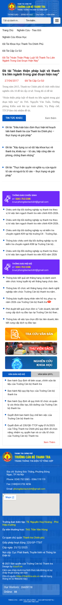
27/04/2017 (11, 80)
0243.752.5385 (23, 199)
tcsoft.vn (17, 566)
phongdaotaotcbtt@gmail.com (33, 202)
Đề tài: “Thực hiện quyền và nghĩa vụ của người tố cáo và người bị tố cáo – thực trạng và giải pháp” (31, 171)
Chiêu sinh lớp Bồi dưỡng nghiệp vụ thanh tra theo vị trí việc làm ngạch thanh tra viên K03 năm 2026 (32, 253)
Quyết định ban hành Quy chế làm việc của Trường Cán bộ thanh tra (30, 417)
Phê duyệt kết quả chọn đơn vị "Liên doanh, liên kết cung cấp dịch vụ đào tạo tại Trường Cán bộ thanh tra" (32, 311)
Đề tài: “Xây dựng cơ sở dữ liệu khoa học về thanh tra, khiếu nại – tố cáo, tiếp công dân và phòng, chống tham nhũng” (30, 151)
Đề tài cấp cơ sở (12, 50)
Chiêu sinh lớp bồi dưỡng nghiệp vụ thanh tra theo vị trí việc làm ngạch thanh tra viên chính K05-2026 (32, 211)
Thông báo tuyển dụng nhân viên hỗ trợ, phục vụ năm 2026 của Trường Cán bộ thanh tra (31, 300)
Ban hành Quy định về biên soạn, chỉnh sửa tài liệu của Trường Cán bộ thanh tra (32, 382)
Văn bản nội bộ (16, 374)
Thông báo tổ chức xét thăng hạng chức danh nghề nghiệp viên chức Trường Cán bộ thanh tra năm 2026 (32, 290)
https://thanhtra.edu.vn (27, 576)
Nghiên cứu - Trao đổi (29, 30)
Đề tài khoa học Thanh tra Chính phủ (22, 43)
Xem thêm (51, 118)
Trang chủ (7, 30)
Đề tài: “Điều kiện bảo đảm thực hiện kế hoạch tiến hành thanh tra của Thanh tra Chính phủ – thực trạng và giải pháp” (31, 131)
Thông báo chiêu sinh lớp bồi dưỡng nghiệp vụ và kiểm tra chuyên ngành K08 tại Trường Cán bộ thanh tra (31, 242)
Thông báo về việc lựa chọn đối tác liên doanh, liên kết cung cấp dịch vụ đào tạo (32, 321)
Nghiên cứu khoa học (14, 37)
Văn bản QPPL (45, 374)
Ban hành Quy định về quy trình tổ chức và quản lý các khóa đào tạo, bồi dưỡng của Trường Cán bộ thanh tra (32, 405)
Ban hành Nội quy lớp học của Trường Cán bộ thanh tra (31, 392)
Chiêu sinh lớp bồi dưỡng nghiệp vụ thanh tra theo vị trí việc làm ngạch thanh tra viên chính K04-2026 (32, 222)
